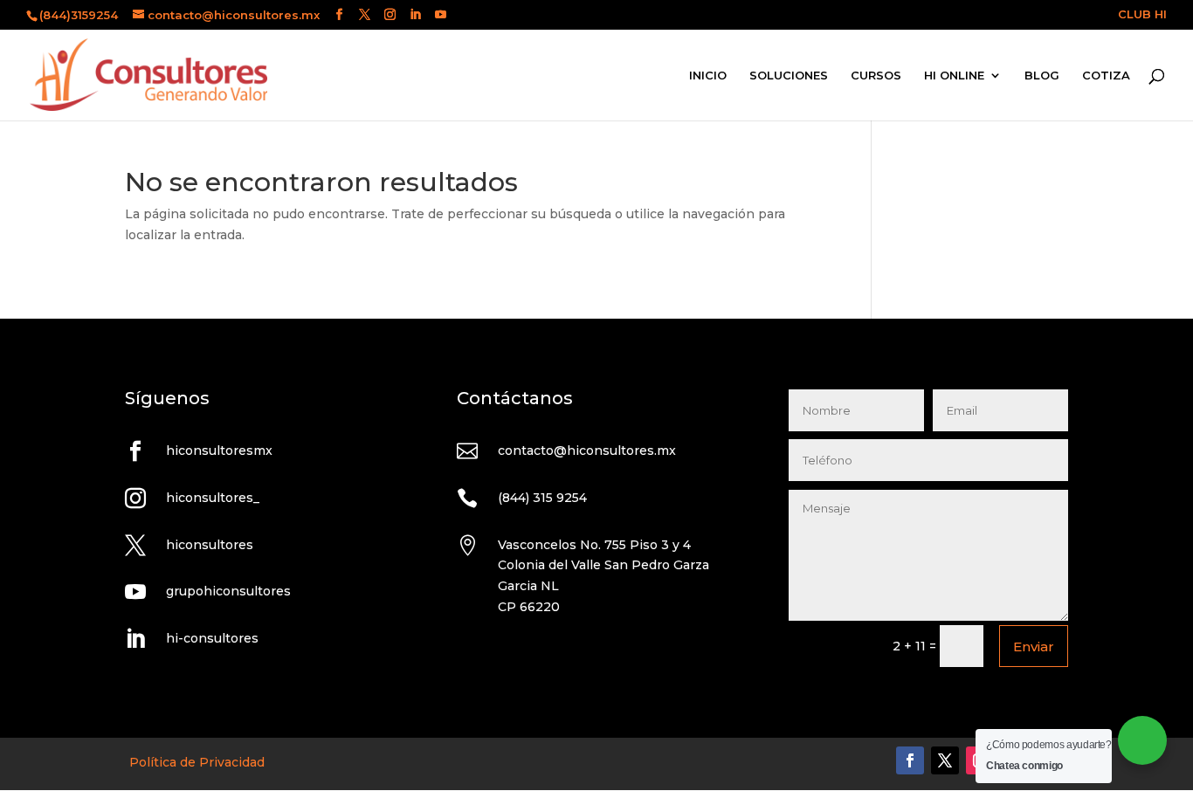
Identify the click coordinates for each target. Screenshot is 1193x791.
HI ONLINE (954, 75)
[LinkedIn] (415, 15)
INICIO (708, 75)
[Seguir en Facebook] (910, 760)
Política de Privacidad (197, 762)
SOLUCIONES (788, 75)
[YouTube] (440, 15)
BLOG (1041, 75)
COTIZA (1106, 75)
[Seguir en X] (945, 760)
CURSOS (876, 75)
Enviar (1033, 646)
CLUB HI (1142, 15)
